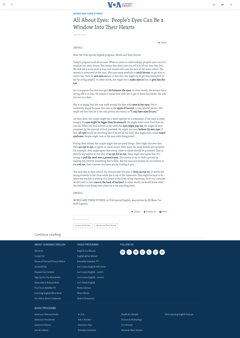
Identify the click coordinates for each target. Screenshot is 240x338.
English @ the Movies (87, 256)
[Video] (222, 5)
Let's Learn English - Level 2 (90, 277)
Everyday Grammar (87, 330)
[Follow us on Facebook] (122, 252)
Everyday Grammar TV (88, 261)
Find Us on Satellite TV (45, 288)
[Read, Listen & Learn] (231, 5)
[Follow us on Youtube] (135, 252)
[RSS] (149, 252)
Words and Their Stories (87, 14)
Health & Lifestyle (129, 314)
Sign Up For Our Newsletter (47, 277)
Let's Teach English (86, 283)
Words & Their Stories (131, 330)
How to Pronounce (85, 298)
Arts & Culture (41, 330)
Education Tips (85, 325)
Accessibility (40, 267)
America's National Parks (46, 314)
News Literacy (84, 288)
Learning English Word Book (48, 293)
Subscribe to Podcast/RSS (46, 283)
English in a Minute (86, 251)
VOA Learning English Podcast (179, 314)
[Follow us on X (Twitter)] (129, 252)
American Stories (42, 325)
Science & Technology (131, 320)
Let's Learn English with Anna (91, 267)
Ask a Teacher (84, 320)
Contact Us (39, 256)
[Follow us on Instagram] (142, 252)
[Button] (162, 43)
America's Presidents (44, 320)
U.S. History (126, 325)
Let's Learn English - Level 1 (90, 272)
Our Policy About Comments (47, 298)
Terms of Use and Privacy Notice (49, 261)
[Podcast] (155, 252)
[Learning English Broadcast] (214, 5)
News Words (83, 293)
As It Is (81, 314)
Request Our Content (44, 272)
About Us (38, 251)
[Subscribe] (162, 252)
